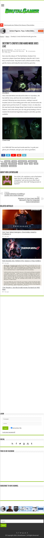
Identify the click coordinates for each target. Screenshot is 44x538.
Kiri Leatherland (8, 49)
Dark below (32, 161)
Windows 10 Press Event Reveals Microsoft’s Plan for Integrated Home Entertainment (29, 199)
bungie (7, 161)
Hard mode (12, 163)
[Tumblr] (31, 443)
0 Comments (31, 51)
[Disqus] (22, 328)
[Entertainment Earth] (22, 31)
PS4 (11, 51)
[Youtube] (24, 443)
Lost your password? (8, 432)
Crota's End (22, 161)
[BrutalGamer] (22, 10)
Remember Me (16, 428)
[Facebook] (16, 443)
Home (2, 36)
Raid (36, 163)
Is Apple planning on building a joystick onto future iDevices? (14, 193)
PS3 (9, 51)
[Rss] (12, 443)
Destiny (4, 163)
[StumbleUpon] (27, 443)
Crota (14, 161)
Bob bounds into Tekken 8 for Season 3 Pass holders (19, 25)
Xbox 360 (15, 51)
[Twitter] (20, 443)
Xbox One (21, 51)
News (7, 36)
